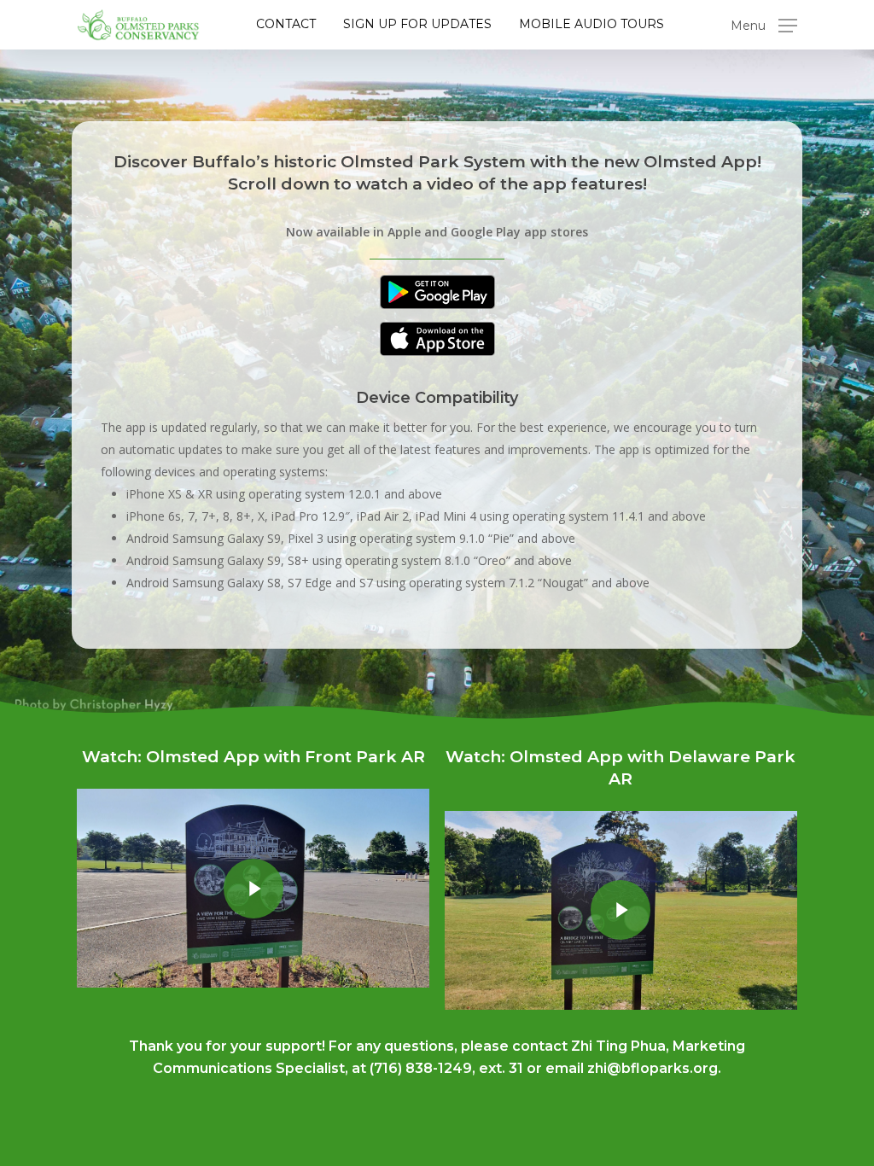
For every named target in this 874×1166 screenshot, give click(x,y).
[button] (764, 25)
